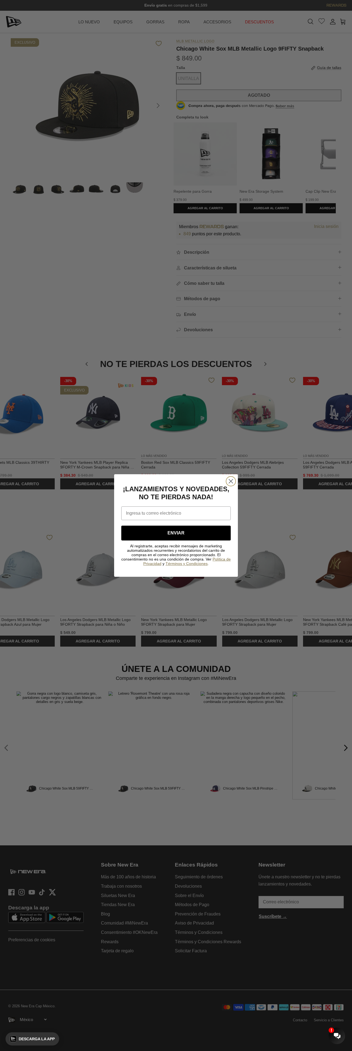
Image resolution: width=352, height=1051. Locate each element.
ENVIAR (176, 533)
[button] (32, 1039)
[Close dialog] (231, 481)
